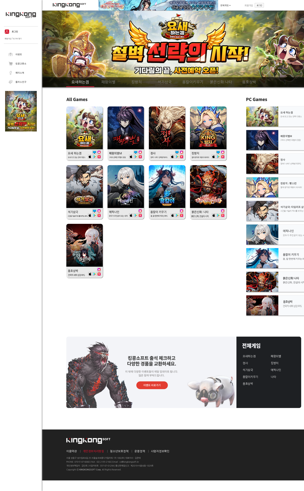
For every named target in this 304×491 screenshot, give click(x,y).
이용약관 (71, 451)
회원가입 (249, 5)
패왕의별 (276, 356)
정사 (245, 363)
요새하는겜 (249, 356)
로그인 (259, 5)
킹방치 (274, 363)
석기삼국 (248, 370)
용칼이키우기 (250, 376)
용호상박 (248, 383)
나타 (273, 376)
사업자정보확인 (160, 451)
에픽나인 (276, 370)
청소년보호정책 (119, 451)
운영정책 (139, 451)
